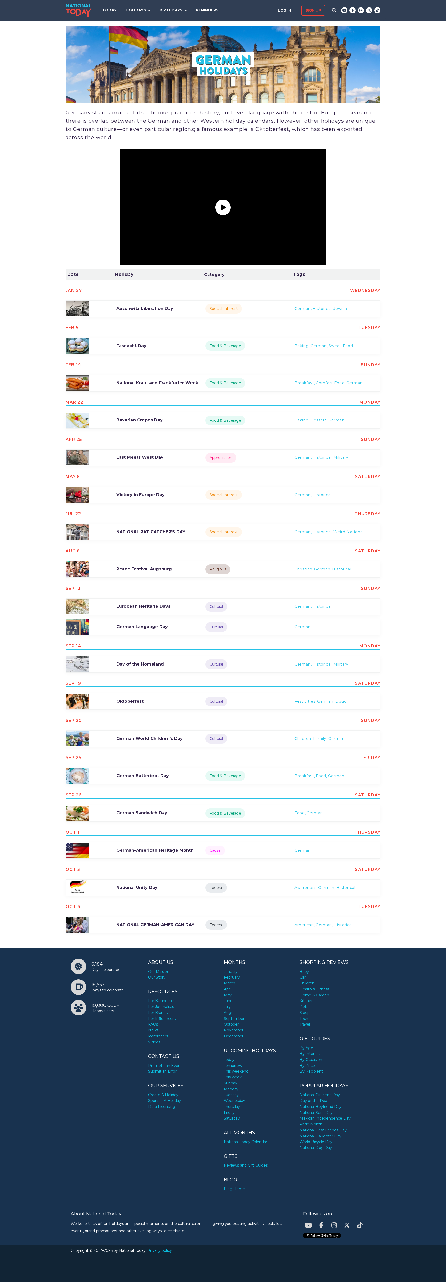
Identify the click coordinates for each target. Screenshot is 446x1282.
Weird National (348, 532)
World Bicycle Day (316, 1141)
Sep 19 (73, 683)
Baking (301, 345)
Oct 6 (73, 906)
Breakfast (304, 383)
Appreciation (221, 457)
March (229, 983)
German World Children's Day (149, 738)
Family (319, 738)
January (231, 971)
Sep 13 (73, 588)
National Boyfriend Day (320, 1106)
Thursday (232, 1106)
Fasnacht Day (131, 345)
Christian (303, 569)
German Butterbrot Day (142, 775)
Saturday (232, 1118)
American (304, 925)
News (153, 1030)
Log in (285, 10)
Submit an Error (162, 1071)
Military (340, 457)
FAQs (153, 1024)
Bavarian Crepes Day (139, 420)
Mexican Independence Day (325, 1118)
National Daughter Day (320, 1136)
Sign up (313, 10)
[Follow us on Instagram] (361, 10)
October (231, 1024)
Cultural (216, 606)
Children (302, 738)
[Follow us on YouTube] (344, 10)
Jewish (340, 308)
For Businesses (161, 1000)
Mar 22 (74, 402)
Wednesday (234, 1100)
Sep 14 (73, 646)
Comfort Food (330, 383)
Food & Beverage (225, 345)
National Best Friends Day (323, 1130)
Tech (304, 1018)
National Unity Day (136, 887)
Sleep (305, 1012)
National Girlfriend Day (320, 1094)
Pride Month (311, 1124)
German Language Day (142, 626)
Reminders (207, 10)
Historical (322, 308)
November (233, 1030)
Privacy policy (159, 1250)
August (230, 1012)
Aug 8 (73, 551)
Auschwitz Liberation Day (144, 308)
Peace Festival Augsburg (144, 569)
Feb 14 (73, 364)
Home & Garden (314, 995)
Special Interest (224, 308)
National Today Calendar (245, 1141)
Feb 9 (72, 327)
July (227, 1006)
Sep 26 (74, 795)
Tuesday (231, 1094)
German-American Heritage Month (155, 850)
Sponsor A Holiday (164, 1100)
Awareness (305, 887)
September (234, 1018)
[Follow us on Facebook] (352, 10)
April (228, 989)
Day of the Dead (315, 1100)
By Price (307, 1065)
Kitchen (307, 1000)
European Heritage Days (143, 606)
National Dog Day (316, 1147)
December (233, 1036)
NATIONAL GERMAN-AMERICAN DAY (155, 924)
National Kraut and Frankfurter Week (157, 382)
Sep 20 (74, 720)
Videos (154, 1042)
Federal (216, 887)
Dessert (318, 420)
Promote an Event (165, 1065)
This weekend (236, 1071)
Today (109, 10)
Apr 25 (74, 439)
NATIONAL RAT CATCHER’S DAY (150, 531)
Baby (304, 971)
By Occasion (311, 1059)
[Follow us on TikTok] (377, 10)
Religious (218, 569)
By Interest (310, 1053)
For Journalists (161, 1006)
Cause (215, 850)
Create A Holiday (163, 1094)
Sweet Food (341, 345)
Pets (304, 1006)
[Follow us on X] (369, 10)
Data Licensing (161, 1106)
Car (303, 977)
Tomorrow (233, 1065)
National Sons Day (316, 1112)
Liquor (341, 701)
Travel (305, 1024)
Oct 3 (73, 869)
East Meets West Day (139, 457)
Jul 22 (73, 513)
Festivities (304, 701)
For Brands (158, 1012)
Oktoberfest (130, 701)
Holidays (136, 10)
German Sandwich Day (141, 812)
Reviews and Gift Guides (246, 1165)
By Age (306, 1047)
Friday (229, 1112)
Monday (231, 1089)
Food (321, 775)
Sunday (230, 1083)
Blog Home (234, 1188)
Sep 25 (74, 757)
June (228, 1000)
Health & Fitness (314, 989)
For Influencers (162, 1018)
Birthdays (171, 10)
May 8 (73, 476)
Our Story (156, 977)
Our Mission (158, 971)
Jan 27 (74, 290)
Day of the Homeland (140, 664)
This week (233, 1077)
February (232, 977)
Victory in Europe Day (140, 494)
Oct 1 (72, 832)
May (228, 995)
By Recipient (311, 1071)
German (302, 308)
